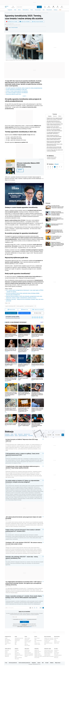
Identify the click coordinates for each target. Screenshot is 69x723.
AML (45, 644)
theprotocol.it (56, 656)
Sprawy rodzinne (27, 638)
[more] (35, 306)
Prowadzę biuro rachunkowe (48, 639)
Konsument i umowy (28, 640)
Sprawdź (20, 170)
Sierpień (57, 164)
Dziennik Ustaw (27, 650)
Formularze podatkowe (58, 655)
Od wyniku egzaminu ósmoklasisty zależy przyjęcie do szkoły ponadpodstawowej (24, 88)
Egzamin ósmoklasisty (17, 12)
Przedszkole (7, 434)
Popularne (49, 116)
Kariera (39, 662)
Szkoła (12, 434)
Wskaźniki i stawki (47, 648)
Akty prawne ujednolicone (29, 655)
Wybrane (59, 116)
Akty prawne (27, 648)
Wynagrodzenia (17, 639)
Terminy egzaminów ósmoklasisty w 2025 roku (16, 89)
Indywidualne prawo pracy (19, 638)
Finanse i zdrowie (37, 644)
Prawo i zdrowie (27, 645)
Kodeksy (26, 656)
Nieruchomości (49, 9)
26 (52, 166)
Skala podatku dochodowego (49, 656)
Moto (44, 9)
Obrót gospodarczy (8, 640)
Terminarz (51, 164)
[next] (43, 607)
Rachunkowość (7, 639)
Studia (16, 434)
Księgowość (10, 9)
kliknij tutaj (30, 626)
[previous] (30, 607)
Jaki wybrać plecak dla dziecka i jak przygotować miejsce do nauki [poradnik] (54, 122)
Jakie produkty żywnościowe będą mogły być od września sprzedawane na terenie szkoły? (54, 148)
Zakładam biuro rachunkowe (48, 638)
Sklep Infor (26, 644)
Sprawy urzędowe (27, 641)
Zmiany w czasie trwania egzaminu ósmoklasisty (17, 91)
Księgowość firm (8, 636)
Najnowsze (55, 116)
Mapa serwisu (57, 662)
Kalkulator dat (36, 650)
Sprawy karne (27, 639)
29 (59, 166)
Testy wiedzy (30, 435)
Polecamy (48, 203)
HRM (15, 644)
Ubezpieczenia (17, 640)
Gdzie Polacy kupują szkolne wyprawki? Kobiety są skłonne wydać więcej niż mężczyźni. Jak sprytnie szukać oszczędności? (54, 139)
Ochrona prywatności (13, 662)
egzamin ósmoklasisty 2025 (10, 306)
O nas (6, 662)
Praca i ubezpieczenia (38, 640)
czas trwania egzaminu (29, 306)
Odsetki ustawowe (47, 655)
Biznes (19, 9)
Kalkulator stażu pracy (38, 655)
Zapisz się (24, 621)
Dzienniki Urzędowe (28, 652)
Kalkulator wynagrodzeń (51, 158)
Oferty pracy (56, 657)
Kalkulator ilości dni (37, 651)
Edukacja (55, 9)
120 (40, 607)
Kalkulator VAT (36, 652)
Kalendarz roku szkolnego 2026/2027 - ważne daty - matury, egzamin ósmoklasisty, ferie (54, 130)
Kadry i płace (7, 655)
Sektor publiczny (26, 9)
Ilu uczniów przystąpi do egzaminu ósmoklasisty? (17, 92)
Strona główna (7, 12)
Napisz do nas (25, 309)
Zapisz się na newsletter (39, 309)
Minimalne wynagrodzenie (48, 651)
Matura (16, 435)
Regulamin (34, 662)
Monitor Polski (27, 651)
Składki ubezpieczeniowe (48, 652)
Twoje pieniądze (38, 9)
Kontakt (46, 662)
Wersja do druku (12, 309)
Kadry (15, 9)
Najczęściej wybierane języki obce (13, 94)
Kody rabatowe (56, 652)
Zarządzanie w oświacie (9, 435)
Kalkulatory (51, 155)
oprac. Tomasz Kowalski (13, 27)
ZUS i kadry (7, 641)
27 (54, 166)
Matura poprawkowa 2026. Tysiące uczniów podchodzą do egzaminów (54, 145)
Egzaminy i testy (27, 434)
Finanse (55, 640)
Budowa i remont (57, 641)
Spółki (35, 639)
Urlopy (16, 641)
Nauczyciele (20, 434)
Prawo (32, 9)
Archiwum (55, 651)
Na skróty (56, 648)
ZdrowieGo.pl (56, 650)
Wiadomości (56, 638)
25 (50, 166)
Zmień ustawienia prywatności (24, 662)
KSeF (60, 9)
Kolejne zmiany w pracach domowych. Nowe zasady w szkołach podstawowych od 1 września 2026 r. (55, 124)
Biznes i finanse (37, 638)
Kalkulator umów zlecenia (51, 157)
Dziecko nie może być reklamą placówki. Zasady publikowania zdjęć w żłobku (54, 142)
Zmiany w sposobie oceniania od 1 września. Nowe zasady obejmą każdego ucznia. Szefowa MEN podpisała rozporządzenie (54, 136)
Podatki (6, 638)
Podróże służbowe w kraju (48, 650)
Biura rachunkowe (47, 636)
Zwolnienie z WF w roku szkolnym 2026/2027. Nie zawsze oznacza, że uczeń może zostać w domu (54, 127)
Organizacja (7, 650)
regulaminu (24, 619)
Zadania (6, 652)
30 (61, 166)
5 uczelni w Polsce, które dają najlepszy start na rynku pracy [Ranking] (55, 150)
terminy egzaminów (20, 306)
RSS (43, 662)
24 (48, 166)
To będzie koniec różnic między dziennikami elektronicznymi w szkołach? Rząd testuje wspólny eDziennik (54, 119)
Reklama (51, 662)
